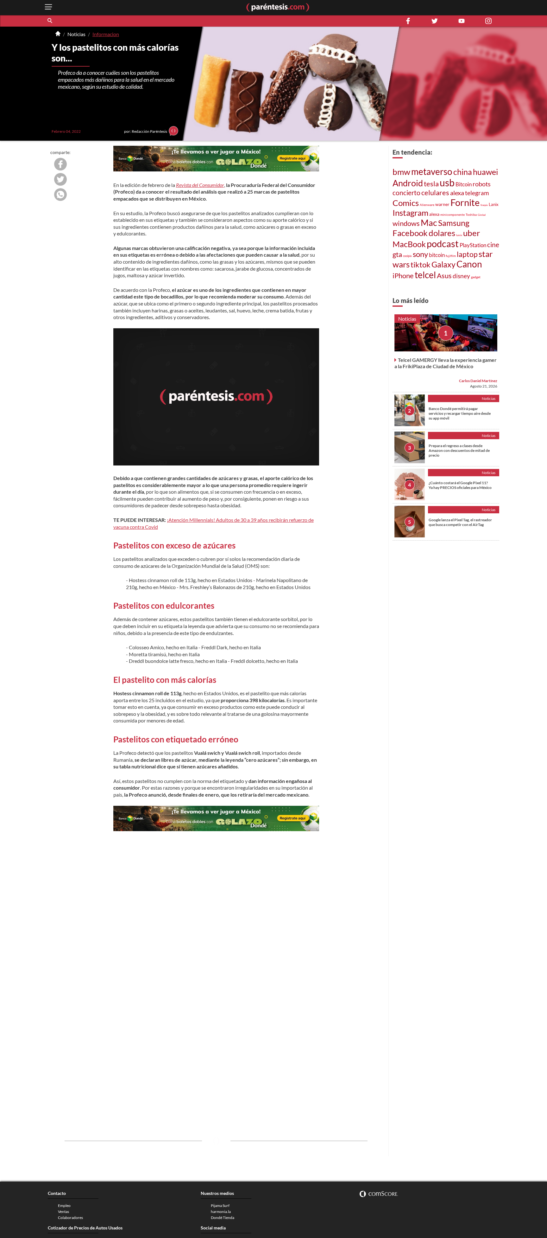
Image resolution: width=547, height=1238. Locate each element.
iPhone (403, 275)
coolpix (407, 256)
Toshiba (471, 214)
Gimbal (482, 214)
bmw (401, 172)
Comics (406, 203)
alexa (457, 192)
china (462, 171)
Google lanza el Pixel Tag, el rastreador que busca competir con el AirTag (460, 522)
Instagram (410, 212)
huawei (485, 171)
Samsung (453, 223)
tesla (431, 184)
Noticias (76, 34)
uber (471, 233)
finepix (484, 205)
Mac (429, 222)
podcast (443, 243)
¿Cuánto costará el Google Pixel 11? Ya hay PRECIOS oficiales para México (460, 485)
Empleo (64, 1205)
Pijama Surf (220, 1205)
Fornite (465, 202)
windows (406, 223)
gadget (476, 277)
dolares (442, 233)
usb (447, 182)
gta (397, 254)
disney (461, 275)
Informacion (105, 34)
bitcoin (437, 255)
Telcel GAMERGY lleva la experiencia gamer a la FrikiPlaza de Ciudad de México (445, 362)
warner (442, 204)
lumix (459, 235)
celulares (435, 192)
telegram (477, 192)
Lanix (494, 204)
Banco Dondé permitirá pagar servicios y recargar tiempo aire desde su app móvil (460, 413)
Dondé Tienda (222, 1217)
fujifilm (451, 256)
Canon (469, 264)
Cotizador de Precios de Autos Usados (85, 1227)
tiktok (421, 264)
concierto (406, 193)
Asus (444, 275)
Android (408, 183)
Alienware (427, 205)
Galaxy (443, 264)
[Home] (57, 34)
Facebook (410, 233)
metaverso (431, 171)
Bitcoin (464, 184)
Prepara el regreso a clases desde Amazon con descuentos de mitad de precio (459, 450)
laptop (467, 254)
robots (482, 184)
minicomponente (452, 214)
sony (420, 254)
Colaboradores (70, 1217)
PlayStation (473, 245)
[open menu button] (48, 7)
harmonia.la (221, 1211)
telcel (425, 274)
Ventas (63, 1211)
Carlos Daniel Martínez (478, 380)
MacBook (409, 244)
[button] (50, 21)
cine (493, 245)
